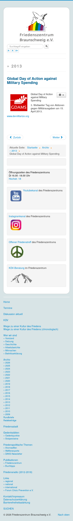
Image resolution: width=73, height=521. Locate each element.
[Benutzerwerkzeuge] (61, 95)
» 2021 (6, 377)
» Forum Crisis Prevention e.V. (18, 490)
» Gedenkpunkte (11, 435)
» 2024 (6, 368)
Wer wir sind (10, 335)
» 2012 (6, 405)
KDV (5, 320)
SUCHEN (8, 508)
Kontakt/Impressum (13, 496)
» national (8, 484)
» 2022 (6, 374)
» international (10, 487)
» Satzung (8, 341)
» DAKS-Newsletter (12, 453)
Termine (7, 307)
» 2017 (6, 389)
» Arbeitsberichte (11, 347)
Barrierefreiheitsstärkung (16, 502)
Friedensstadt (10, 426)
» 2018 (6, 386)
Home (6, 301)
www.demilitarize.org (18, 116)
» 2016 (6, 393)
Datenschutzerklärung (15, 499)
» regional (8, 481)
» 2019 (6, 383)
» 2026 (6, 362)
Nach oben (64, 514)
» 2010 (6, 411)
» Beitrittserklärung (12, 353)
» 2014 (6, 399)
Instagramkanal (17, 216)
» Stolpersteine (10, 438)
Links (6, 478)
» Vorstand (8, 338)
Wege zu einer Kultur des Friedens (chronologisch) (30, 329)
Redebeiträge (9, 420)
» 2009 (6, 414)
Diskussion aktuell (13, 313)
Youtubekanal (30, 190)
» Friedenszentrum (12, 462)
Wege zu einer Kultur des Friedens (22, 326)
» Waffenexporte (11, 450)
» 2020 (6, 380)
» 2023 (6, 371)
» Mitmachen (9, 350)
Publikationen (10, 459)
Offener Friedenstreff (20, 242)
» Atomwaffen (10, 447)
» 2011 (6, 408)
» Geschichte (9, 344)
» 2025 (6, 365)
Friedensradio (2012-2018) (17, 472)
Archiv (6, 359)
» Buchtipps (9, 465)
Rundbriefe (8, 417)
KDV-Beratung (16, 268)
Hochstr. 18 (15, 178)
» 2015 (6, 396)
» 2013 (6, 402)
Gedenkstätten (11, 432)
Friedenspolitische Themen (17, 444)
